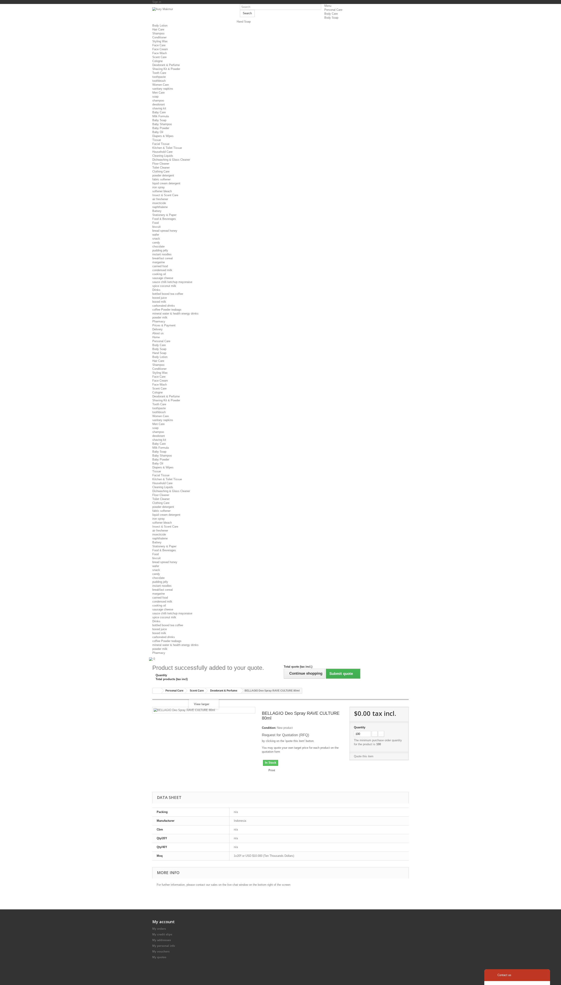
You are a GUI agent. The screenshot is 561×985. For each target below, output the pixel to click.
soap (155, 96)
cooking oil (159, 274)
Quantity (359, 727)
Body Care (331, 13)
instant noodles (162, 254)
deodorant (158, 104)
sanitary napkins (162, 88)
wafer (155, 234)
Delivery (157, 329)
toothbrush (159, 80)
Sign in (156, 2)
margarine (158, 262)
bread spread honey (164, 230)
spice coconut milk (164, 286)
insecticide (159, 203)
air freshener (160, 199)
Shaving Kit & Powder (166, 69)
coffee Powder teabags (166, 309)
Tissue (156, 140)
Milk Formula (160, 116)
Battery (157, 211)
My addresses (161, 940)
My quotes (159, 957)
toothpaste (159, 76)
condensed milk (162, 270)
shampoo (158, 100)
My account (163, 921)
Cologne (157, 61)
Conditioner (159, 37)
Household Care (162, 151)
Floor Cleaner (160, 163)
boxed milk (159, 301)
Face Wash (159, 53)
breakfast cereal (162, 258)
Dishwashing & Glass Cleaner (171, 159)
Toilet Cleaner (161, 167)
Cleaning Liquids (162, 155)
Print (271, 770)
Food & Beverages (164, 218)
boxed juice (159, 297)
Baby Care (159, 112)
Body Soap (331, 17)
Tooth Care (159, 73)
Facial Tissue (160, 144)
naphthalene (160, 207)
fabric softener (161, 179)
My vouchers (161, 951)
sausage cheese (162, 278)
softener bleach (162, 191)
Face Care (158, 45)
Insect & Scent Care (165, 195)
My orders (159, 928)
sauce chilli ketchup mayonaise (172, 282)
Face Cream (160, 49)
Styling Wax (160, 41)
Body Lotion (159, 25)
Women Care (160, 84)
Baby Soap (159, 120)
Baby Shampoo (162, 124)
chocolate (158, 246)
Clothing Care (160, 171)
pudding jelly (160, 250)
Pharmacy (158, 321)
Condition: (269, 727)
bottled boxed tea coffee (167, 293)
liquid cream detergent (166, 183)
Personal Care (333, 9)
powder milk (159, 317)
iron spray (158, 187)
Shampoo (158, 33)
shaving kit (159, 108)
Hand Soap (244, 21)
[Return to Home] (157, 690)
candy (156, 242)
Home (156, 337)
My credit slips (162, 934)
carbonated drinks (163, 305)
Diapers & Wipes (163, 136)
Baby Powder (160, 128)
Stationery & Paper (164, 215)
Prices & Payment (164, 325)
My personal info (163, 946)
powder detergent (163, 175)
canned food (160, 266)
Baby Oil (157, 132)
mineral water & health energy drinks (175, 313)
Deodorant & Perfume (166, 65)
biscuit (156, 226)
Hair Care (158, 29)
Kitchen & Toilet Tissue (167, 147)
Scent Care (159, 57)
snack (156, 238)
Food (155, 222)
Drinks (156, 290)
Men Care (158, 92)
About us (158, 333)
